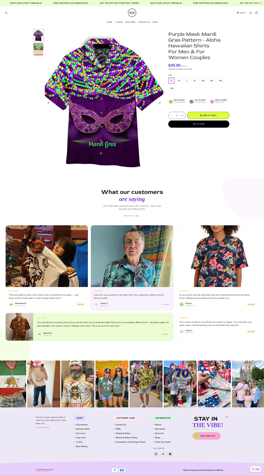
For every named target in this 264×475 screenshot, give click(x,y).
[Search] (6, 13)
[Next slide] (160, 103)
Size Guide (160, 429)
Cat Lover (80, 433)
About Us (159, 433)
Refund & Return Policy (127, 437)
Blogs (157, 437)
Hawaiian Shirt (83, 429)
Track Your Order (163, 442)
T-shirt (79, 442)
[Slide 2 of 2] (38, 49)
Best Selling (81, 446)
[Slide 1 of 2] (38, 35)
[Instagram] (156, 454)
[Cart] (257, 13)
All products (82, 424)
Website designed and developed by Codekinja (203, 470)
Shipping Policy (123, 433)
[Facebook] (170, 454)
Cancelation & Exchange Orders (131, 442)
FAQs (118, 429)
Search (158, 424)
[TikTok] (163, 454)
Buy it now (198, 124)
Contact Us (121, 424)
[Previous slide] (48, 103)
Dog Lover (81, 437)
